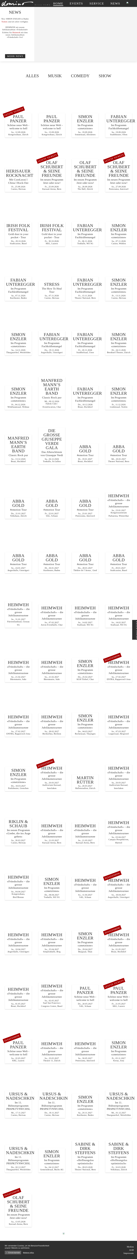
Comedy (80, 76)
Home (58, 3)
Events (76, 3)
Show (105, 76)
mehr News (15, 56)
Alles (32, 76)
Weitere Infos (28, 1252)
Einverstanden (14, 1253)
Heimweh (16, 32)
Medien (130, 1247)
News (115, 3)
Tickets (4, 22)
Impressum (129, 1253)
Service (96, 3)
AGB (131, 1250)
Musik (55, 76)
